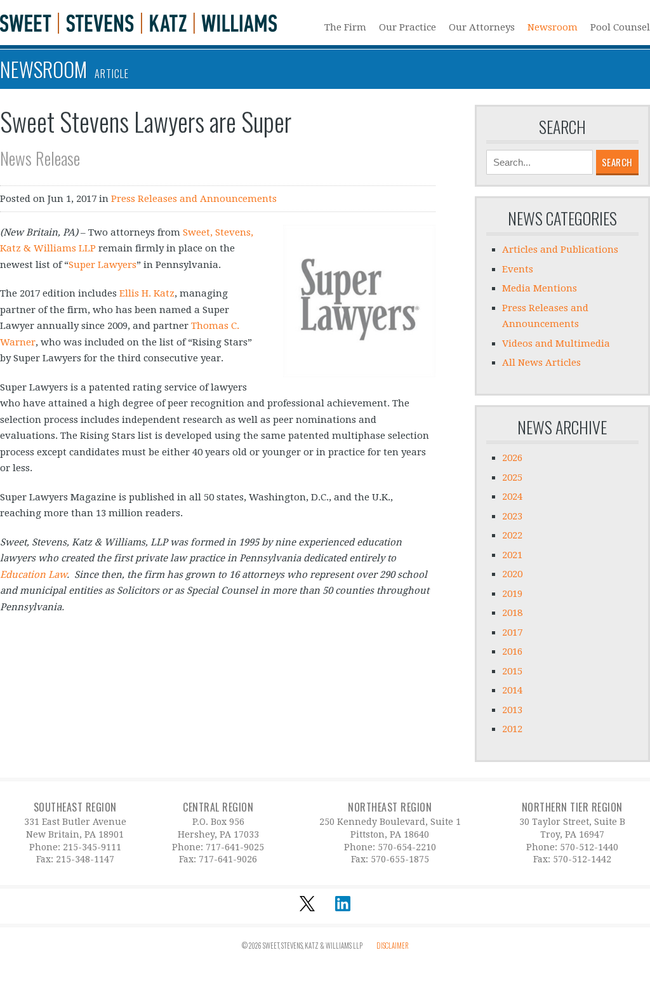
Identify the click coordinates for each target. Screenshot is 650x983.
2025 (512, 477)
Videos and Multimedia (556, 343)
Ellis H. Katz (147, 293)
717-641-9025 (235, 847)
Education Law (33, 574)
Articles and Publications (560, 249)
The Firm (345, 27)
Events (517, 269)
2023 (512, 516)
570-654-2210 (407, 847)
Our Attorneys (482, 27)
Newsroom (552, 27)
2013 (512, 710)
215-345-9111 (92, 847)
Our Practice (407, 27)
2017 (512, 632)
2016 (512, 651)
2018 (512, 613)
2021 (512, 555)
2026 (512, 458)
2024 (512, 496)
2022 (512, 535)
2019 (512, 593)
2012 (512, 729)
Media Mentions (539, 288)
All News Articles (541, 362)
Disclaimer (392, 945)
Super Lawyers (102, 265)
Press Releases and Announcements (194, 198)
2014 (512, 690)
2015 (512, 671)
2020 (512, 574)
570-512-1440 (589, 847)
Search (562, 127)
